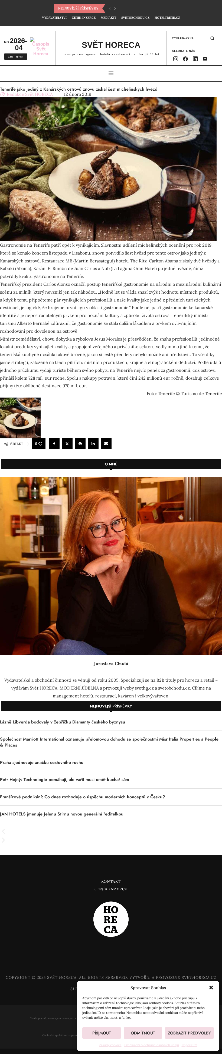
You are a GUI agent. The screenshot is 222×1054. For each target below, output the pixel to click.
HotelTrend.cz (167, 17)
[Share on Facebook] (54, 443)
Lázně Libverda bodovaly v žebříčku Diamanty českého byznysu (62, 722)
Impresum (189, 1045)
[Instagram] (175, 59)
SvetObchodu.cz (135, 17)
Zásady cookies (110, 1045)
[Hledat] (212, 38)
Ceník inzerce (84, 17)
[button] (211, 987)
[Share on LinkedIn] (93, 443)
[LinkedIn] (195, 59)
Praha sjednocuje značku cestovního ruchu (41, 763)
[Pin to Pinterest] (80, 443)
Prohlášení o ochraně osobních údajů (151, 1045)
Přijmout (101, 1033)
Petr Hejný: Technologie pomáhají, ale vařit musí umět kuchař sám (64, 780)
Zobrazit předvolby (189, 1033)
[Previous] (109, 8)
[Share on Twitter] (67, 443)
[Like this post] (40, 444)
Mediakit (108, 17)
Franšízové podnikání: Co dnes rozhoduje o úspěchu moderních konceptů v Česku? (82, 797)
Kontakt (111, 881)
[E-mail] (205, 59)
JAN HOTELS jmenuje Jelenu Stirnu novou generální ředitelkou (61, 814)
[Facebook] (185, 59)
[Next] (115, 8)
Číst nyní (15, 56)
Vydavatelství (54, 17)
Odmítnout (143, 1033)
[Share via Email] (106, 443)
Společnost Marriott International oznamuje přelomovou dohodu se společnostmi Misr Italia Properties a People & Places (109, 742)
